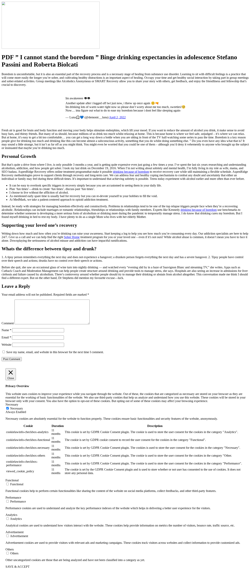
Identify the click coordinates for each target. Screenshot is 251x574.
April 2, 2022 (117, 117)
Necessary (16, 408)
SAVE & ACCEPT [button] (17, 566)
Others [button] (9, 549)
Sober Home (72, 237)
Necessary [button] (11, 404)
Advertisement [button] (14, 532)
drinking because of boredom (131, 171)
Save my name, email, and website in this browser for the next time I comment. (55, 352)
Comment (8, 323)
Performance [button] (13, 497)
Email (6, 337)
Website (6, 344)
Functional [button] (12, 480)
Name (6, 330)
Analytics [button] (11, 514)
